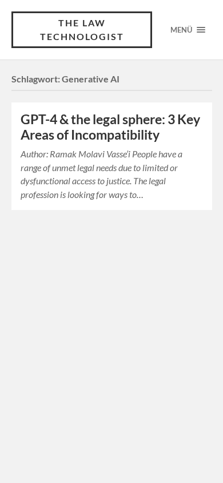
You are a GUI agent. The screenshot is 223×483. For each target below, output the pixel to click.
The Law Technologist (82, 29)
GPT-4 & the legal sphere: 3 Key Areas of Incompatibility (110, 127)
